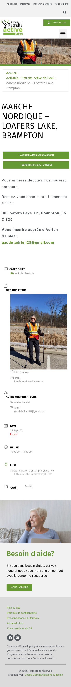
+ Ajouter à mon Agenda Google (36, 155)
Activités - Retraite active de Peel (29, 78)
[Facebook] (10, 637)
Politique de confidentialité (22, 612)
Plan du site (13, 607)
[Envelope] (17, 637)
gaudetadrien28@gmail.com (28, 242)
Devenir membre (42, 3)
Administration (15, 623)
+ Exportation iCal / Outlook (36, 165)
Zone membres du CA (19, 628)
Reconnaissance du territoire (23, 618)
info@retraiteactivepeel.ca (28, 381)
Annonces (12, 3)
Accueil (11, 73)
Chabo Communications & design (44, 674)
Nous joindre (61, 3)
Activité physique (24, 273)
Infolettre (25, 3)
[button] (65, 12)
